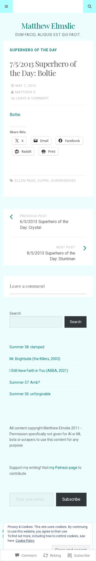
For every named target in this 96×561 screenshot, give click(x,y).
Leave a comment (32, 98)
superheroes (63, 180)
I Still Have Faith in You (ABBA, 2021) (38, 371)
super (43, 180)
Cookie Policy (25, 541)
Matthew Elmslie (48, 26)
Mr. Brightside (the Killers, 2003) (34, 359)
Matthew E (25, 92)
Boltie (15, 114)
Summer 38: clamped (26, 347)
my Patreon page (63, 468)
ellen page (25, 180)
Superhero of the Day (33, 50)
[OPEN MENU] (6, 6)
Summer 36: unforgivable (30, 394)
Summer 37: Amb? (24, 382)
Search (15, 313)
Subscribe (71, 499)
